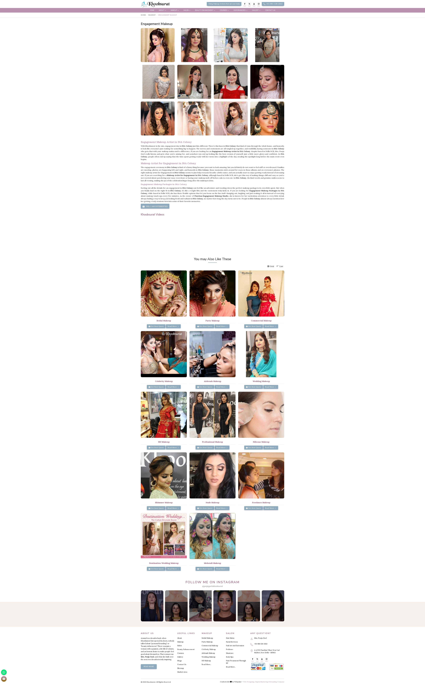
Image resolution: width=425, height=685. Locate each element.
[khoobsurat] (164, 4)
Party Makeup (207, 642)
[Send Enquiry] (4, 679)
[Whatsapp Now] (4, 672)
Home (152, 10)
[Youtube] (254, 4)
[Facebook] (245, 4)
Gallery (255, 10)
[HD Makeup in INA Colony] (164, 415)
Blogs (179, 661)
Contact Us (270, 10)
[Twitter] (249, 4)
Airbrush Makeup (208, 653)
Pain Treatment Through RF (236, 662)
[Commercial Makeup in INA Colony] (261, 293)
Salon (186, 10)
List (281, 266)
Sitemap (180, 668)
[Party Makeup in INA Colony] (212, 293)
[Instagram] (259, 4)
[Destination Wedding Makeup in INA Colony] (164, 536)
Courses (223, 10)
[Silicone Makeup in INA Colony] (261, 415)
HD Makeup (206, 661)
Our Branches (239, 10)
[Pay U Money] (276, 667)
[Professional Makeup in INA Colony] (212, 415)
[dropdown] (165, 10)
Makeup (174, 10)
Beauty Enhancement (204, 10)
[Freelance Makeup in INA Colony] (261, 475)
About (161, 10)
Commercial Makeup (210, 646)
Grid (272, 266)
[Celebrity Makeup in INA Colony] (164, 354)
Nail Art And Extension (235, 646)
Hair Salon (230, 638)
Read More (172, 326)
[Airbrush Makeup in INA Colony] (212, 354)
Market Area (182, 672)
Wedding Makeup (208, 657)
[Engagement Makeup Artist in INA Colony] (231, 45)
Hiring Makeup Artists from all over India (224, 4)
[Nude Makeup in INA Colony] (212, 475)
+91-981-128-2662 (274, 4)
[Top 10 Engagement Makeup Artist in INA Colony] (158, 82)
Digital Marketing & (262, 682)
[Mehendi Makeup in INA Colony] (212, 536)
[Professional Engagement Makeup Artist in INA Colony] (267, 45)
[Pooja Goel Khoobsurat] (152, 605)
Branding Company (277, 682)
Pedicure (229, 649)
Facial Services (232, 642)
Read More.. (206, 664)
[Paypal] (258, 667)
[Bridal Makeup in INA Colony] (164, 293)
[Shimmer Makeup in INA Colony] (164, 475)
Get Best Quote (157, 326)
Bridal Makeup (207, 638)
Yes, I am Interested (156, 206)
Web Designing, (249, 682)
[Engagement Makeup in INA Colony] (158, 45)
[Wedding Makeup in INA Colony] (261, 354)
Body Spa (229, 657)
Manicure (230, 653)
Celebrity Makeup (209, 649)
